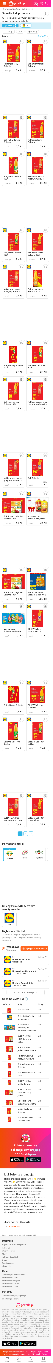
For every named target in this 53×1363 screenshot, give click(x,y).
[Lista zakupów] (41, 3)
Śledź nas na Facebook (11, 1278)
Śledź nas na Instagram (11, 1281)
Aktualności (6, 1266)
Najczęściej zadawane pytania (14, 1245)
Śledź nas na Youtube (10, 1284)
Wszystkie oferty (13, 9)
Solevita (25, 9)
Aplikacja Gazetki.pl (10, 1257)
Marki (4, 1254)
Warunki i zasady (34, 1354)
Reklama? (6, 1248)
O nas (4, 1260)
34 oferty (6, 36)
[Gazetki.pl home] (17, 3)
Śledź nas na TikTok (10, 1287)
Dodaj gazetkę (8, 1263)
